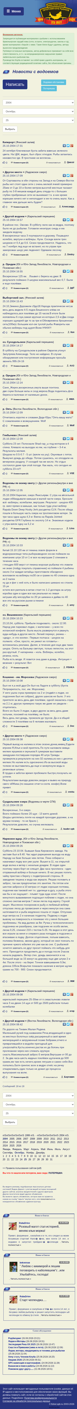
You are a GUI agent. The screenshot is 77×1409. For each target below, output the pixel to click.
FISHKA (70, 667)
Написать (15, 84)
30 (47, 1159)
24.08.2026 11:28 (50, 1363)
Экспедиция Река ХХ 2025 (22, 1344)
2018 (32, 1142)
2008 (32, 1138)
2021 (52, 1142)
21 (8, 1159)
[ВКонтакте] (64, 144)
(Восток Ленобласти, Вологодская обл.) (31, 408)
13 (44, 1156)
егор (72, 1011)
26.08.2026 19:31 (35, 1341)
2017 (25, 1142)
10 (31, 1156)
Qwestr (70, 162)
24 (21, 1159)
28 (38, 1159)
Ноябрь (30, 1152)
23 (17, 1159)
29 (42, 1159)
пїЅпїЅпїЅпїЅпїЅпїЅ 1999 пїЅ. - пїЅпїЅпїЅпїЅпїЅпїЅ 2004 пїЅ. (36, 1135)
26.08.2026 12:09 (53, 1347)
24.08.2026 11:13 (45, 1366)
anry (72, 605)
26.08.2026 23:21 (31, 1338)
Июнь (50, 1149)
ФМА (71, 399)
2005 (12, 1138)
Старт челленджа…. (33, 1300)
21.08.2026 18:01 (43, 1369)
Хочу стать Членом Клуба (22, 1357)
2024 (5, 1145)
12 (39, 1156)
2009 (39, 1138)
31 (51, 1159)
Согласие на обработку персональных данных (26, 1401)
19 (70, 1156)
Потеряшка (49, 88)
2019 (39, 1142)
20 (4, 1159)
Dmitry (70, 254)
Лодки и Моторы (16, 1341)
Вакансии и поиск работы (21, 1366)
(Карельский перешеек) (29, 216)
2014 (5, 1142)
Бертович (69, 1077)
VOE (72, 473)
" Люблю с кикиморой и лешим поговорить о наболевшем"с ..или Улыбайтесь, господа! (42, 1270)
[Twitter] (68, 144)
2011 (52, 1138)
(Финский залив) (19, 142)
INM (72, 981)
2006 (18, 1138)
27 (34, 1159)
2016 (18, 1142)
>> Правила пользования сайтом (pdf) (22, 1168)
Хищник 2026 (15, 1360)
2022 (59, 1142)
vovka (71, 792)
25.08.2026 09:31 (31, 1360)
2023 (66, 1142)
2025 (12, 1145)
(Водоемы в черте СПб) (29, 801)
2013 (66, 1138)
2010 (46, 1138)
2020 (46, 1142)
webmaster (54, 1407)
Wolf (72, 425)
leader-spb (68, 829)
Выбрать (10, 129)
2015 (12, 1142)
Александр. (68, 206)
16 (57, 1156)
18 (65, 1156)
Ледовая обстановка (53, 82)
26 (29, 1159)
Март (26, 1149)
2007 (25, 1138)
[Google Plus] (72, 144)
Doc (72, 726)
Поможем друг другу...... (20, 1369)
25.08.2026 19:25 (45, 1357)
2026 (18, 1145)
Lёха (71, 528)
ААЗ (72, 365)
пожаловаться (54, 163)
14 (48, 1156)
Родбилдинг (14, 1338)
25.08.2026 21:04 (17, 1353)
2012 (59, 1138)
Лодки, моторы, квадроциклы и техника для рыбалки (36, 1350)
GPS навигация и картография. (24, 1363)
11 (35, 1156)
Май (43, 1149)
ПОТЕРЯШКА (55, 1173)
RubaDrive (24, 1223)
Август (66, 1149)
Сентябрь (8, 1152)
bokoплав (25, 1262)
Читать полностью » (21, 1279)
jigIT (72, 288)
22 (12, 1159)
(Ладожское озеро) (25, 172)
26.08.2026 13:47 (45, 1344)
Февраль (17, 1149)
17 (61, 1156)
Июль (58, 1149)
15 (52, 1156)
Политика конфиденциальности (40, 1398)
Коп (72, 332)
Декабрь (40, 1152)
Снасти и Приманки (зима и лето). (26, 1347)
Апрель (35, 1149)
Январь (7, 1149)
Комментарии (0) (21, 163)
